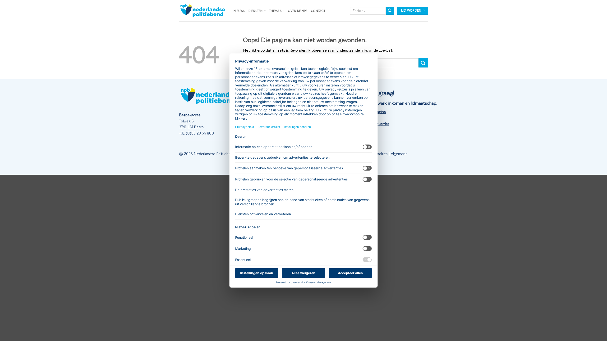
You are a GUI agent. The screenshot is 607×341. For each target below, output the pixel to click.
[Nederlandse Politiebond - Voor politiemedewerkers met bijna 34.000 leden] (202, 10)
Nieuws (239, 10)
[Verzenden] (390, 11)
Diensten (255, 10)
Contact (318, 10)
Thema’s (275, 10)
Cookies (381, 153)
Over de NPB (298, 10)
